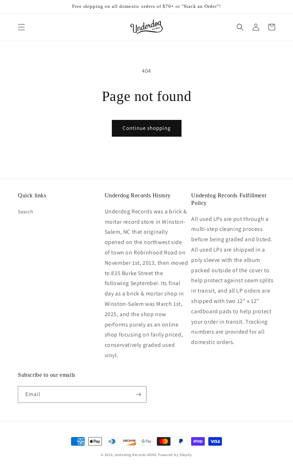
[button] (21, 27)
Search (26, 211)
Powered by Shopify (175, 454)
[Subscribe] (138, 394)
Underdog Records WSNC (136, 454)
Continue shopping (147, 128)
